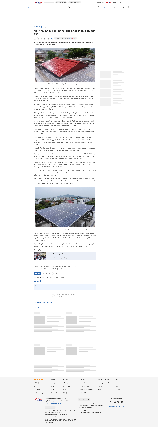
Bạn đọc (124, 7)
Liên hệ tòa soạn (50, 407)
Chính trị (32, 7)
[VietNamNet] (29, 7)
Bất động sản (113, 7)
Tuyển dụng (116, 409)
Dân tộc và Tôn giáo (54, 7)
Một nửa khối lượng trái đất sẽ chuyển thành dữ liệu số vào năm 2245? (55, 266)
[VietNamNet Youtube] (115, 402)
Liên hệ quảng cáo (84, 399)
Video (116, 379)
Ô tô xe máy (66, 386)
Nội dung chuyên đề (103, 383)
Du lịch (120, 7)
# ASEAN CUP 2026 (61, 2)
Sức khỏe (96, 7)
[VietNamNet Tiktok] (118, 402)
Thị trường (47, 27)
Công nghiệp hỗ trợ (85, 386)
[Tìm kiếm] (123, 2)
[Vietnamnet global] (109, 3)
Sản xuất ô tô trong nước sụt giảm (58, 254)
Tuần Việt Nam (100, 2)
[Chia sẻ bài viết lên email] (41, 38)
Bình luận (37, 273)
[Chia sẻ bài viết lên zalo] (38, 38)
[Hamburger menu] (129, 7)
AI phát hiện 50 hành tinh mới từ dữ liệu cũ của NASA (50, 269)
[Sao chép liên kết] (45, 38)
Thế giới (69, 7)
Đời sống (90, 7)
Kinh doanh (44, 7)
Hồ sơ (99, 389)
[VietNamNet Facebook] (111, 402)
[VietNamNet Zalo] (122, 402)
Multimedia (118, 383)
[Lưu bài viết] (48, 38)
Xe (108, 7)
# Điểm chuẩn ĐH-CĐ (74, 2)
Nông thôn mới (84, 393)
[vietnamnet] (39, 4)
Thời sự (38, 7)
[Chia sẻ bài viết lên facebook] (35, 38)
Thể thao (74, 7)
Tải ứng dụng (111, 406)
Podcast (117, 386)
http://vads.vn (86, 410)
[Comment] (51, 38)
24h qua (117, 389)
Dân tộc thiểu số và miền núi (105, 379)
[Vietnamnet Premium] (39, 380)
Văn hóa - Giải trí (82, 7)
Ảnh (99, 393)
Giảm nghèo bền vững (86, 389)
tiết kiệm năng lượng (59, 277)
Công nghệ (103, 7)
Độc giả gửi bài (120, 406)
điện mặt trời (47, 277)
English (100, 386)
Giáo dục (63, 7)
